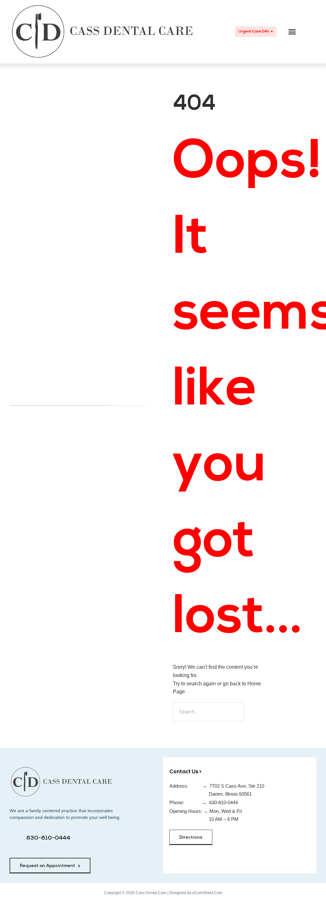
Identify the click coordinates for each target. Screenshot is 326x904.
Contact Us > (185, 772)
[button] (292, 32)
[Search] (255, 711)
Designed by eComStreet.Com (195, 893)
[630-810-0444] (16, 841)
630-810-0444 (48, 838)
